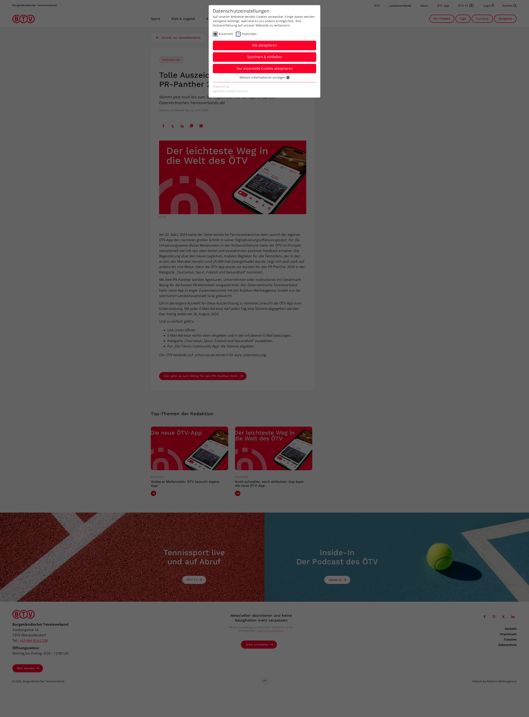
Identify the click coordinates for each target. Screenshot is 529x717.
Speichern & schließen (264, 57)
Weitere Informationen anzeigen (262, 77)
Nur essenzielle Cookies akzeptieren (265, 68)
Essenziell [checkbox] (226, 34)
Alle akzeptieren (264, 45)
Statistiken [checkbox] (249, 34)
